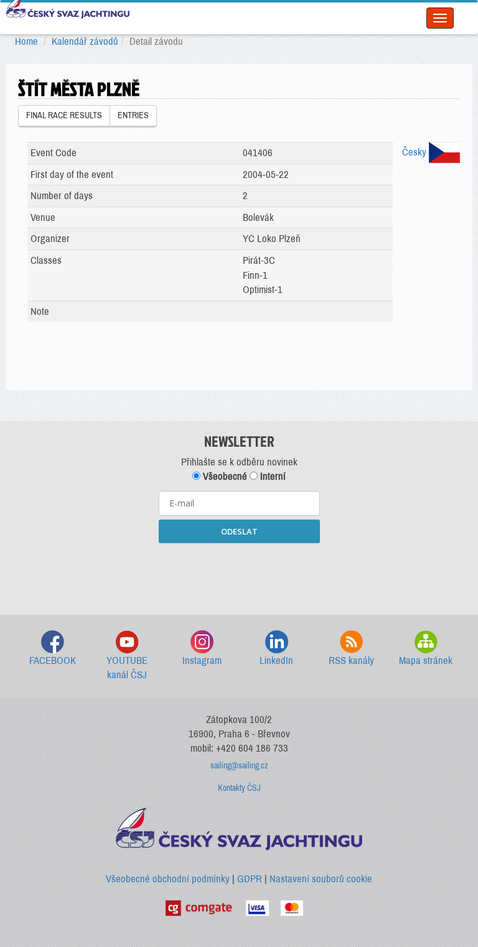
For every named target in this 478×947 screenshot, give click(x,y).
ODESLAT (239, 531)
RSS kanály (351, 660)
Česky (415, 152)
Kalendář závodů (85, 41)
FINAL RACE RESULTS (64, 115)
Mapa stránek (425, 660)
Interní (272, 476)
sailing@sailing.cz (239, 765)
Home (26, 41)
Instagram (202, 660)
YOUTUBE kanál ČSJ (127, 668)
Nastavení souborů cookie (320, 879)
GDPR (249, 879)
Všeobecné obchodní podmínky (168, 879)
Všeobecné (223, 476)
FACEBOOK (52, 660)
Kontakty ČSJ (239, 788)
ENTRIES (133, 115)
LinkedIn (276, 660)
